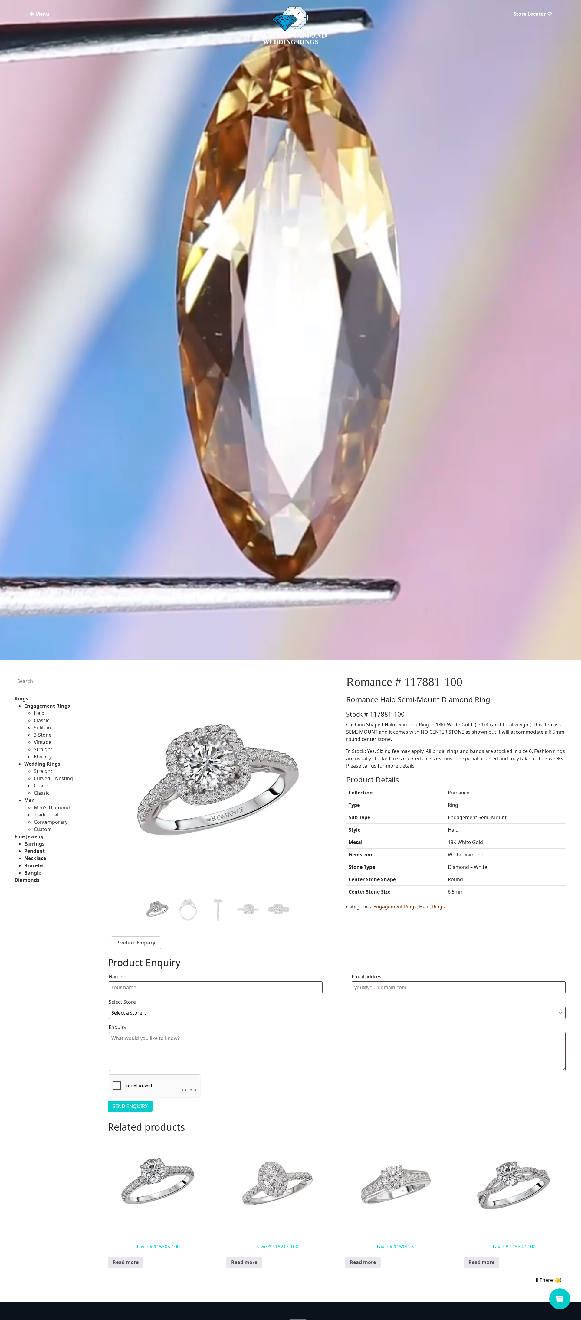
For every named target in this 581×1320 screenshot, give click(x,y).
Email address (368, 976)
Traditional (46, 814)
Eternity (43, 756)
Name (115, 976)
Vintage (42, 742)
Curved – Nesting (53, 778)
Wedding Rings (42, 764)
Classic (41, 720)
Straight (43, 749)
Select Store (122, 1002)
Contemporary (50, 822)
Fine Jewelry (29, 836)
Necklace (35, 858)
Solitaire (43, 727)
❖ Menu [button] (39, 14)
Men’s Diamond (52, 807)
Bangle (32, 872)
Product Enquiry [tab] (135, 942)
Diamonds (27, 880)
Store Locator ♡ (533, 14)
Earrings (34, 843)
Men (29, 800)
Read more (126, 1262)
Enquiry (117, 1027)
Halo (39, 713)
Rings (21, 698)
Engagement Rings (47, 705)
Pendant (34, 851)
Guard (41, 785)
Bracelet (34, 865)
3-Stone (42, 735)
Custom (43, 829)
